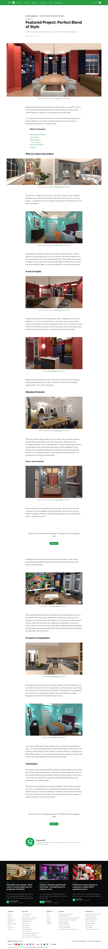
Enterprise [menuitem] (43, 2)
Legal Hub (10, 921)
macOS (48, 920)
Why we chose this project (38, 134)
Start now (54, 543)
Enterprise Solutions (64, 921)
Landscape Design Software (29, 918)
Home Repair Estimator (64, 927)
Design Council (11, 920)
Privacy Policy (33, 947)
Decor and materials (36, 142)
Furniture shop (88, 927)
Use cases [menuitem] (27, 2)
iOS (47, 916)
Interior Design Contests (91, 920)
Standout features (35, 140)
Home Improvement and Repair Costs (68, 929)
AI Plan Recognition (63, 916)
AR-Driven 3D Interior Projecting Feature (69, 918)
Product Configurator (64, 923)
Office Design (25, 927)
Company (10, 911)
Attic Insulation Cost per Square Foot (31, 937)
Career (9, 925)
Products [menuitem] (19, 2)
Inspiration (29, 19)
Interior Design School (90, 918)
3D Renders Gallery (90, 923)
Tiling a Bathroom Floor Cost (92, 929)
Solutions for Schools (64, 925)
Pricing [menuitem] (51, 2)
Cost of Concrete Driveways (29, 935)
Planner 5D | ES (14, 901)
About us (10, 914)
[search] (94, 2)
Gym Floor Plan (26, 916)
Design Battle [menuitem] (59, 2)
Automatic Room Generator (66, 914)
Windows (49, 921)
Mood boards (88, 925)
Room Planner (25, 923)
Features (61, 911)
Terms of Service (41, 947)
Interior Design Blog (32, 16)
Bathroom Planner (26, 921)
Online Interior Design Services (92, 914)
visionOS (49, 923)
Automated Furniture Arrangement (67, 920)
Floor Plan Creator (26, 931)
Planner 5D (40, 840)
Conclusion (33, 147)
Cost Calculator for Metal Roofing (30, 933)
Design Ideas (89, 911)
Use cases (25, 911)
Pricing (9, 916)
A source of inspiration (36, 144)
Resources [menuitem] (35, 2)
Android (49, 918)
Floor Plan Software (27, 929)
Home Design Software (28, 920)
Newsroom (10, 918)
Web (48, 914)
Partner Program (12, 923)
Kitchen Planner (26, 925)
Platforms (50, 911)
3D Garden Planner (27, 914)
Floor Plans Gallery (89, 921)
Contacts (10, 929)
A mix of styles (34, 137)
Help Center (10, 927)
